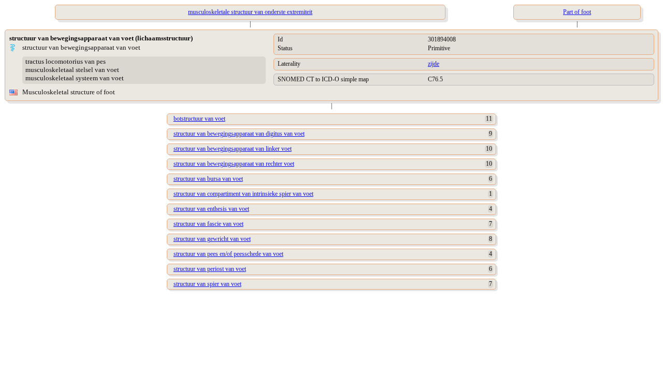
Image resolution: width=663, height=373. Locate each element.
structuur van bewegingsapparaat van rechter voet (234, 163)
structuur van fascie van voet (208, 223)
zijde (433, 63)
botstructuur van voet (199, 118)
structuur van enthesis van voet (211, 208)
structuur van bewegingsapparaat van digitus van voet (239, 133)
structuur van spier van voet (207, 284)
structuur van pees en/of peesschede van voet (228, 253)
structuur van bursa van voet (208, 178)
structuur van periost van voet (210, 268)
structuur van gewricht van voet (212, 238)
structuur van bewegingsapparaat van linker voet (233, 148)
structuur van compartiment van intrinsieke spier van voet (243, 193)
